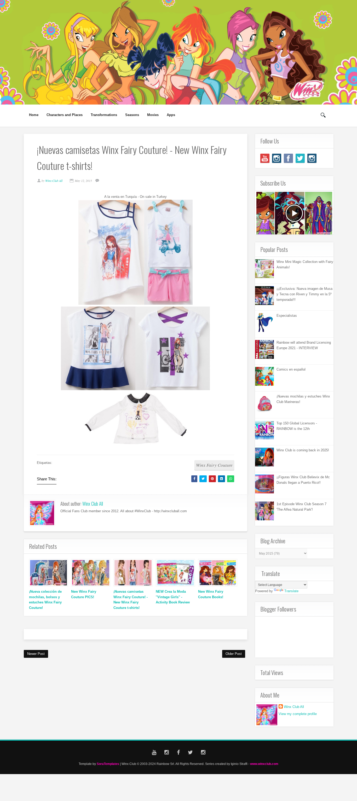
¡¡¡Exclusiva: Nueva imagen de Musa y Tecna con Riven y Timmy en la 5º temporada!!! (304, 294)
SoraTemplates (108, 763)
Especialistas (287, 316)
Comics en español (291, 369)
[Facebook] (288, 158)
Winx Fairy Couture (214, 465)
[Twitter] (300, 158)
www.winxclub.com (264, 763)
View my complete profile (298, 714)
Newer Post (36, 654)
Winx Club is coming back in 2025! (303, 450)
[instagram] (276, 158)
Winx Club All (92, 503)
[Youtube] (264, 158)
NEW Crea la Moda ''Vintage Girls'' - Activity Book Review (173, 597)
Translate (291, 591)
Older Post (234, 654)
